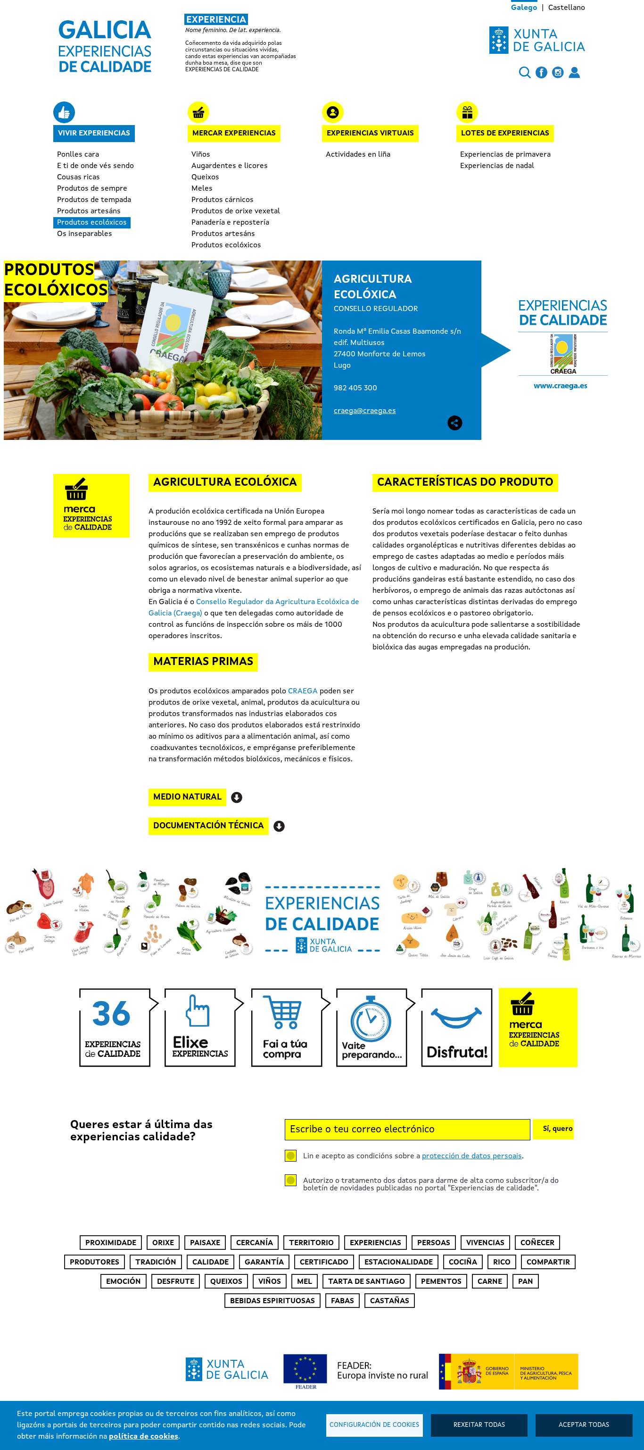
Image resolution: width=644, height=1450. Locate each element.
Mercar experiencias (234, 133)
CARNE (490, 1282)
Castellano (566, 8)
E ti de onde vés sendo (95, 166)
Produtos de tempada (94, 200)
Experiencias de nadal (497, 166)
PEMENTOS (441, 1282)
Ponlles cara (78, 155)
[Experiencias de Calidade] (105, 43)
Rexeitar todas (479, 1425)
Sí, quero (558, 1129)
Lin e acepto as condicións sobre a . (413, 1156)
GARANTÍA (264, 1262)
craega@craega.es (365, 411)
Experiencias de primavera (505, 155)
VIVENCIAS (485, 1243)
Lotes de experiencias (505, 133)
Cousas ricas (78, 177)
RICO (502, 1262)
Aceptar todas (584, 1425)
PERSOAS (433, 1243)
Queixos (205, 177)
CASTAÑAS (389, 1301)
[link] (187, 43)
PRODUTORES (94, 1262)
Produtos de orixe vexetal (235, 211)
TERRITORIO (311, 1243)
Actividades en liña (358, 155)
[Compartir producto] (454, 422)
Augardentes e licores (229, 166)
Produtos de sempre (92, 189)
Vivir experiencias (94, 133)
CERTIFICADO (324, 1262)
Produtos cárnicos (222, 200)
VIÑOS (269, 1282)
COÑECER (537, 1243)
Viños (200, 155)
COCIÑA (463, 1262)
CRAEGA (303, 691)
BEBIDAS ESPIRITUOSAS (272, 1301)
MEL (304, 1282)
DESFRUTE (175, 1282)
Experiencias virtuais (370, 133)
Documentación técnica (208, 826)
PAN (525, 1282)
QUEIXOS (226, 1282)
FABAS (342, 1301)
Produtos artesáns (89, 211)
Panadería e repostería (230, 223)
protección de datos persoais (472, 1156)
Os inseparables (84, 234)
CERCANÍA (254, 1243)
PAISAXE (205, 1243)
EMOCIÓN (123, 1282)
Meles (202, 189)
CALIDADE (210, 1262)
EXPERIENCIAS (375, 1243)
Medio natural (187, 797)
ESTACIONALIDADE (398, 1262)
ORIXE (163, 1243)
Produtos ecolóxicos (92, 223)
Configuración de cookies (374, 1425)
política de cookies (143, 1437)
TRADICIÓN (155, 1262)
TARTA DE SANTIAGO (366, 1282)
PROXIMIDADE (110, 1243)
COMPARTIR (548, 1262)
